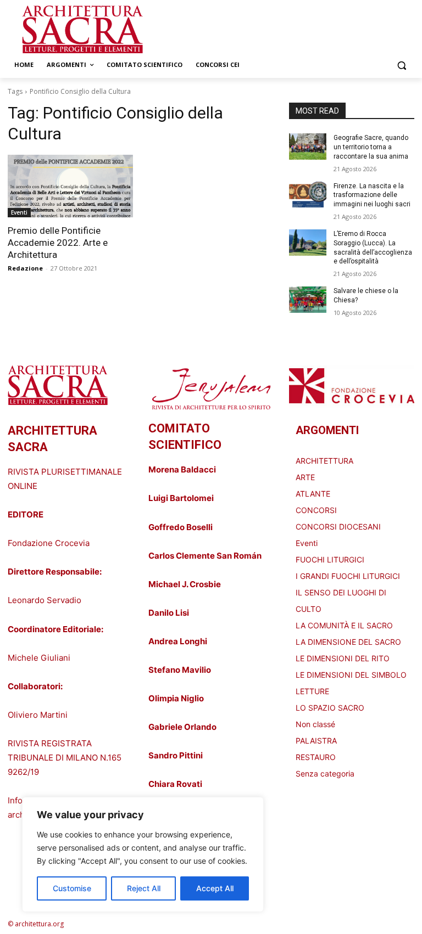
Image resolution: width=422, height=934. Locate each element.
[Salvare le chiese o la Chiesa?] (307, 299)
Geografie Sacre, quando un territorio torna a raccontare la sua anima (371, 147)
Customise (72, 888)
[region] (143, 854)
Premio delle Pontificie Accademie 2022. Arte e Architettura (58, 242)
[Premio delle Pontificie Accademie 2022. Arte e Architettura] (70, 186)
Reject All (143, 888)
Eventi (19, 212)
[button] (401, 65)
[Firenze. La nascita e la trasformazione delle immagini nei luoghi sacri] (307, 195)
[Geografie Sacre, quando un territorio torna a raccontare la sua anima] (307, 146)
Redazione (25, 268)
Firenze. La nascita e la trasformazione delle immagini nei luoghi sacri (372, 195)
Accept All (215, 888)
